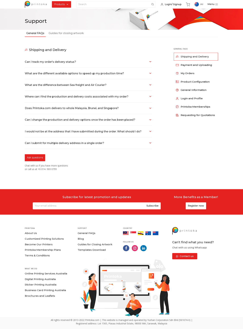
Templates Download (92, 249)
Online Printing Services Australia (46, 273)
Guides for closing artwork (66, 33)
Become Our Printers (39, 244)
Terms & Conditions (37, 255)
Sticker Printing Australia (40, 284)
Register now (196, 205)
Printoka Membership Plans (43, 249)
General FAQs (86, 233)
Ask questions (35, 157)
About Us (31, 233)
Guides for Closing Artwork (95, 244)
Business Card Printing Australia (45, 290)
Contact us (187, 256)
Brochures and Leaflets (40, 295)
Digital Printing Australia (40, 279)
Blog (81, 238)
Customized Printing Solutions (44, 238)
